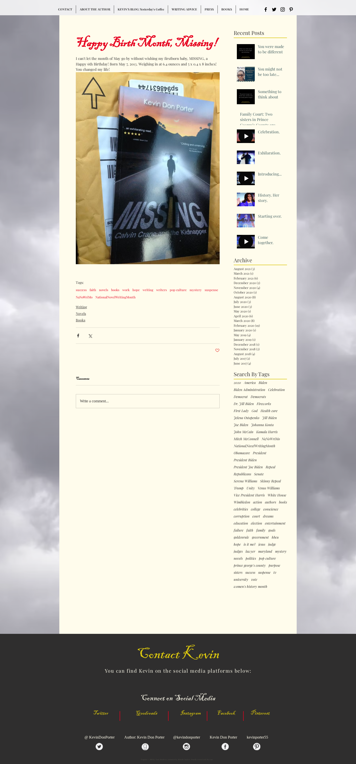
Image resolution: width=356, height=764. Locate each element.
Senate (259, 474)
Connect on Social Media (178, 698)
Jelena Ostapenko (246, 418)
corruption (241, 516)
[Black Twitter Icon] (274, 9)
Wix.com (210, 759)
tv (274, 572)
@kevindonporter (186, 737)
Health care (269, 411)
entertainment (275, 523)
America (250, 383)
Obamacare (242, 453)
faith (93, 290)
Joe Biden (241, 425)
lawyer (250, 551)
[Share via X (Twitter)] (90, 335)
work (126, 290)
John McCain (243, 432)
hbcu (275, 537)
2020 (237, 383)
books (115, 290)
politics (251, 558)
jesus (261, 544)
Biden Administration (249, 390)
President (259, 453)
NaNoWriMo (84, 297)
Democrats (258, 397)
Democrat (241, 397)
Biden (263, 383)
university (241, 579)
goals (271, 530)
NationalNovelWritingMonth (115, 297)
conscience (270, 509)
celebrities (241, 509)
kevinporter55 (257, 737)
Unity (251, 488)
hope (136, 290)
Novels (81, 313)
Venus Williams (269, 488)
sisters (238, 572)
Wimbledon (242, 502)
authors (270, 502)
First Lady (241, 411)
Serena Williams (245, 481)
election (256, 523)
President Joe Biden (248, 467)
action (257, 502)
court (256, 516)
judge (272, 544)
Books (80, 320)
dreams (268, 516)
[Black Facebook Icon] (266, 9)
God (255, 411)
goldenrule (241, 537)
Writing (81, 307)
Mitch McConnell (246, 439)
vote (254, 579)
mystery (196, 290)
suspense (211, 290)
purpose (274, 565)
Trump (239, 488)
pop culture (178, 290)
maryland (265, 551)
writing (148, 290)
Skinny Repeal (270, 481)
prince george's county (250, 565)
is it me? (249, 544)
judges (238, 551)
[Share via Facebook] (78, 335)
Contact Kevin (178, 654)
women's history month (250, 586)
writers (161, 290)
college (255, 509)
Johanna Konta (262, 425)
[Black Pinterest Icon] (291, 9)
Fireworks (264, 404)
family (260, 530)
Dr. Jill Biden (244, 404)
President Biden (245, 460)
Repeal (270, 467)
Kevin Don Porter (223, 737)
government (260, 537)
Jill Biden (269, 418)
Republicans (242, 474)
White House (277, 495)
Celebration (276, 390)
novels (103, 290)
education (241, 523)
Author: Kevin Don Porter (144, 737)
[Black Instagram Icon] (283, 9)
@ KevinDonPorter (100, 737)
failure (238, 530)
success (81, 290)
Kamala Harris (267, 432)
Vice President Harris (249, 495)
